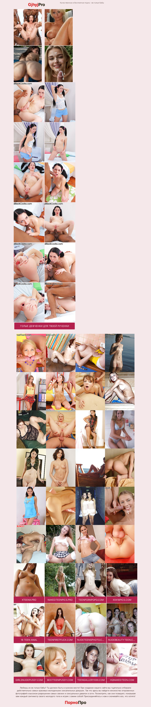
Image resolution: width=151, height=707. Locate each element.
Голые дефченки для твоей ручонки (44, 326)
